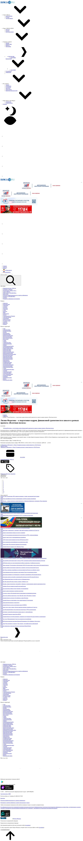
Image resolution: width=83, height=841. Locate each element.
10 (3, 491)
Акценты (5, 321)
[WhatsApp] (5, 478)
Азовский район (6, 329)
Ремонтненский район (8, 367)
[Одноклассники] (3, 478)
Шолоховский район (7, 380)
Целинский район (7, 375)
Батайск (5, 332)
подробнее (27, 825)
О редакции (8, 87)
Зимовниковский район (8, 346)
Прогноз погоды (6, 319)
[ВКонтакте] (1, 478)
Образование (6, 313)
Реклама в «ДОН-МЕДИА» (9, 296)
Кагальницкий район (8, 347)
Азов (4, 328)
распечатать (3, 475)
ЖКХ (4, 312)
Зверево (5, 345)
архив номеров (9, 16)
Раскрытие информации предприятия (11, 298)
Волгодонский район (8, 338)
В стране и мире (6, 320)
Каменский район (7, 349)
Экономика (5, 305)
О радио (7, 30)
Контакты (3, 798)
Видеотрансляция (10, 31)
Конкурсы (5, 323)
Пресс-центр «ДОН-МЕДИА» (9, 293)
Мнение (5, 324)
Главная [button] (5, 266)
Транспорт (5, 309)
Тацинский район (7, 373)
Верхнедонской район (8, 335)
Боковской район (7, 334)
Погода (4, 314)
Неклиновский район (8, 359)
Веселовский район (7, 336)
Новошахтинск (6, 361)
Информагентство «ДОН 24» (9, 288)
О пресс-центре (9, 103)
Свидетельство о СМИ (6, 793)
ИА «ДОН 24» (10, 459)
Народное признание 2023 (11, 90)
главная (7, 43)
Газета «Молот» (6, 291)
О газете (7, 17)
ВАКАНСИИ (11, 56)
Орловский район (7, 363)
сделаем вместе (8, 270)
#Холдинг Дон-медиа (10, 473)
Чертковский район (7, 377)
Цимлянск (5, 376)
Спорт (4, 310)
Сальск (4, 368)
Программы (8, 46)
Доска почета (9, 89)
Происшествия (6, 304)
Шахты (4, 378)
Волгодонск (5, 339)
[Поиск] (11, 280)
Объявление (8, 72)
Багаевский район (7, 331)
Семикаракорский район (8, 369)
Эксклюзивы (6, 318)
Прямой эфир (9, 44)
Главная (5, 414)
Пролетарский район (7, 366)
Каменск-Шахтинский (8, 348)
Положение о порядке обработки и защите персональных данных (15, 802)
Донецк (4, 341)
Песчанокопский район (8, 364)
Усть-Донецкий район (8, 374)
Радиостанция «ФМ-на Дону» (9, 290)
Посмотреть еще (4, 637)
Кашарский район (7, 350)
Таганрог (5, 370)
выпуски (8, 29)
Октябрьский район (7, 362)
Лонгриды (8, 88)
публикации (8, 86)
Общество (5, 303)
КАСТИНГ (13, 57)
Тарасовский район (7, 371)
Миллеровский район (8, 355)
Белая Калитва (6, 333)
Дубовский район (7, 342)
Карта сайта (5, 294)
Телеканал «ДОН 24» (8, 289)
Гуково (4, 340)
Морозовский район (7, 356)
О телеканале (9, 71)
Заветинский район (7, 343)
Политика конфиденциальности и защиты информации (15, 295)
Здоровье (5, 306)
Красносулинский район (8, 352)
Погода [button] (4, 268)
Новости (8, 45)
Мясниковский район (8, 357)
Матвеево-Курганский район (9, 354)
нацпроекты (7, 272)
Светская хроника (7, 317)
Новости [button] (5, 267)
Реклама (5, 104)
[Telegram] (7, 478)
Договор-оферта (9, 18)
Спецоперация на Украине (9, 316)
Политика (5, 307)
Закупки (5, 297)
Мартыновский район (8, 353)
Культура (5, 311)
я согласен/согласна (5, 829)
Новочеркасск (6, 360)
